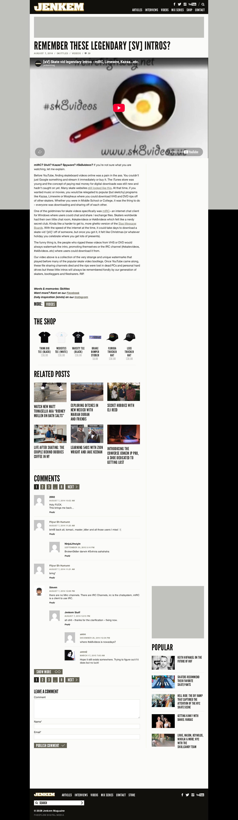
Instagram (81, 297)
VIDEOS (165, 10)
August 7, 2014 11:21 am (62, 569)
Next (71, 487)
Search (36, 802)
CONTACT (200, 10)
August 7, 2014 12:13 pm (77, 616)
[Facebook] (174, 4)
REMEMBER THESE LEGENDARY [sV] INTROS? (102, 46)
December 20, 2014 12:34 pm (95, 638)
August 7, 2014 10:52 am (62, 500)
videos (50, 304)
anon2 (83, 651)
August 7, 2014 (43, 53)
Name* (38, 721)
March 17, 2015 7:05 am (92, 655)
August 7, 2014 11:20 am (62, 525)
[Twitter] (179, 4)
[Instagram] (185, 4)
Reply (52, 512)
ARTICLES (137, 10)
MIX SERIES (177, 10)
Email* (37, 732)
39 (87, 53)
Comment (40, 697)
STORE (132, 795)
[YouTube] (193, 4)
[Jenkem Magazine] (59, 7)
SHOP (189, 10)
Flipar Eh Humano (59, 521)
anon (83, 634)
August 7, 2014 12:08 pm (62, 591)
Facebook (73, 292)
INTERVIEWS (151, 10)
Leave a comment (46, 691)
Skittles (62, 53)
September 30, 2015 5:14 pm (79, 547)
